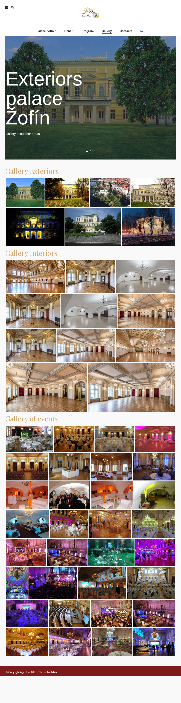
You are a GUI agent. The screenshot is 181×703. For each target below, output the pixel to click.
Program (87, 31)
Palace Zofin (45, 31)
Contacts (126, 31)
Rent (67, 31)
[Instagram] (12, 8)
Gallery (107, 31)
